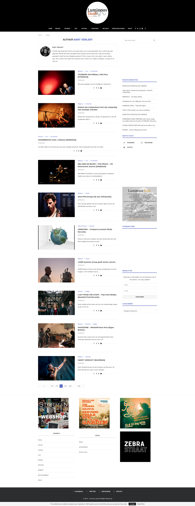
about (40, 480)
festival (40, 460)
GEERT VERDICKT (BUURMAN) (91, 360)
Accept (132, 504)
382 (70, 386)
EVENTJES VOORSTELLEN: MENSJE (134, 114)
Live (75, 28)
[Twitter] (137, 29)
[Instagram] (140, 29)
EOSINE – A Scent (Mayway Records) (134, 130)
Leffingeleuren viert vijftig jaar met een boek (136, 101)
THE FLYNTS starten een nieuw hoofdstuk (136, 110)
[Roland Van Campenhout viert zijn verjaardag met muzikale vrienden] (56, 115)
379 (57, 386)
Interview (95, 28)
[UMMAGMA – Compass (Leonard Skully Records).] (56, 237)
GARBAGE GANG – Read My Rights (134, 105)
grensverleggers (43, 475)
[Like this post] (94, 88)
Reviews (67, 28)
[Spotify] (142, 29)
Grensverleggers (118, 28)
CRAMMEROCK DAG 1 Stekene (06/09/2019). (57, 140)
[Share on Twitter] (98, 88)
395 (79, 386)
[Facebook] (135, 29)
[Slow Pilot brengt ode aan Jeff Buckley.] (56, 205)
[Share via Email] (101, 88)
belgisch (40, 470)
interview (41, 465)
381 (65, 386)
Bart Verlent (57, 47)
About (130, 28)
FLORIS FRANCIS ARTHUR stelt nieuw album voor (138, 125)
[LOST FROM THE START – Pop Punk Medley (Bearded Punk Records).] (56, 303)
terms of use (83, 452)
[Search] (145, 29)
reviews (40, 450)
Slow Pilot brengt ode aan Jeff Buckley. (95, 197)
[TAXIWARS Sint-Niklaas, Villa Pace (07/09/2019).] (56, 82)
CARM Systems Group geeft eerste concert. (97, 262)
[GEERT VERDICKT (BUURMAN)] (56, 368)
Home (50, 28)
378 (52, 386)
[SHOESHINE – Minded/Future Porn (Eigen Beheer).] (56, 335)
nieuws (57, 28)
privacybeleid (83, 447)
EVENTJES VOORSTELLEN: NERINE (134, 86)
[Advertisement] (139, 60)
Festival (84, 28)
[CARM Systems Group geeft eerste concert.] (56, 270)
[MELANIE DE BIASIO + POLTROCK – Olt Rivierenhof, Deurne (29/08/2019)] (56, 172)
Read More (141, 504)
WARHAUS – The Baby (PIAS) (132, 97)
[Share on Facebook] (96, 88)
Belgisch (106, 28)
